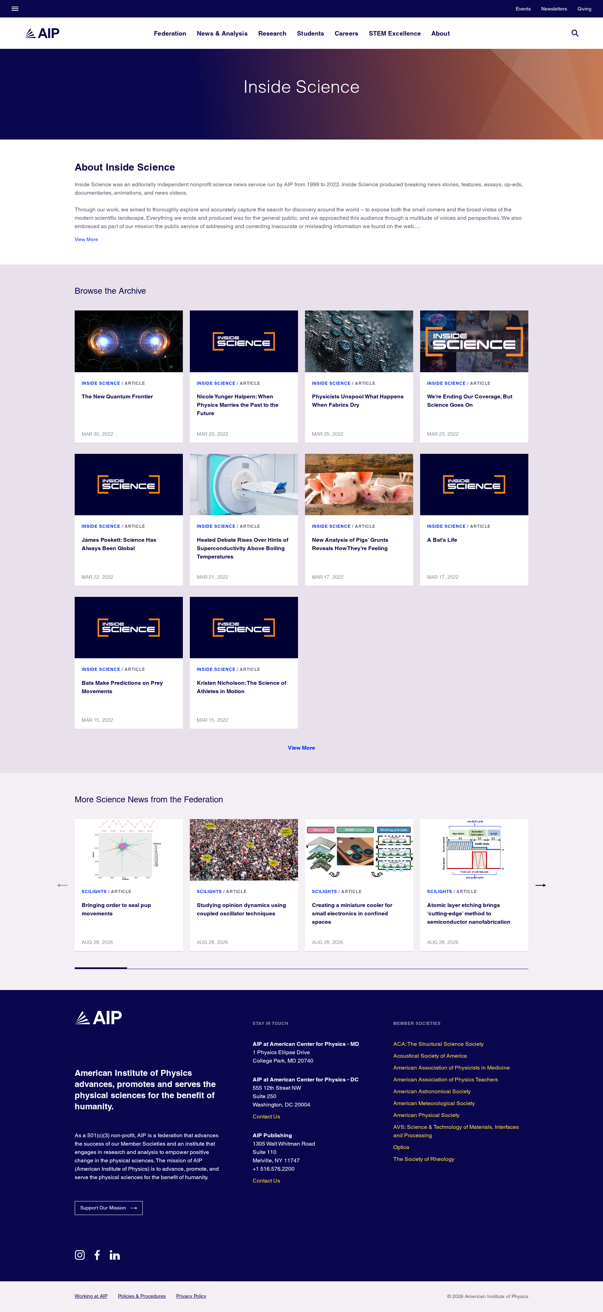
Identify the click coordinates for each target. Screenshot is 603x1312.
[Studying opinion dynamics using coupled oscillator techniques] (244, 849)
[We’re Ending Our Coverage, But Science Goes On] (474, 341)
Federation (170, 33)
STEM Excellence (395, 33)
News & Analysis (222, 33)
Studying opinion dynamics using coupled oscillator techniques (241, 909)
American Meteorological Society (434, 1103)
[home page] (41, 33)
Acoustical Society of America (430, 1055)
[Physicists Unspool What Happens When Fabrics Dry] (359, 341)
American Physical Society (426, 1115)
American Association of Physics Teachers (445, 1079)
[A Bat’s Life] (474, 484)
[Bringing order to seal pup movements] (129, 849)
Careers (346, 33)
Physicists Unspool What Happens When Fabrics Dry (358, 400)
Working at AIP (91, 1296)
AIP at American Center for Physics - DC (306, 1079)
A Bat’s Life (442, 540)
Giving (584, 9)
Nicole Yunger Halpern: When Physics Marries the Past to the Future (237, 405)
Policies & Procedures (142, 1296)
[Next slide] (540, 885)
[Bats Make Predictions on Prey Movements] (129, 627)
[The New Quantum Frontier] (129, 341)
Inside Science (101, 383)
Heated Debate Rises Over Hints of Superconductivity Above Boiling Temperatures (242, 548)
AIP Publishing (272, 1135)
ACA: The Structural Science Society (438, 1044)
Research (272, 33)
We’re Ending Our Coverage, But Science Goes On (469, 400)
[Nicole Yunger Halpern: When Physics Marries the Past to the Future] (244, 341)
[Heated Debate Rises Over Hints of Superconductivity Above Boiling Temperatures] (244, 484)
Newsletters (554, 9)
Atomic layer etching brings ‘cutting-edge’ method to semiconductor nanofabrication (469, 913)
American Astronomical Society (432, 1091)
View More (86, 239)
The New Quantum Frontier (117, 396)
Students (310, 33)
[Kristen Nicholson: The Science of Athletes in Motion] (244, 627)
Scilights (94, 891)
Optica (401, 1147)
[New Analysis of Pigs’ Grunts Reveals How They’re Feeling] (359, 484)
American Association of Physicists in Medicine (451, 1067)
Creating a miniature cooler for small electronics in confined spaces (352, 913)
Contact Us (266, 1116)
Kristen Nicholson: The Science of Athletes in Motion (241, 687)
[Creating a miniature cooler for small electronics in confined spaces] (359, 849)
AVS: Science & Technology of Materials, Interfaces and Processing (456, 1131)
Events (523, 9)
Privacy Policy (191, 1296)
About (440, 33)
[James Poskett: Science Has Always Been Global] (129, 484)
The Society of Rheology (423, 1159)
